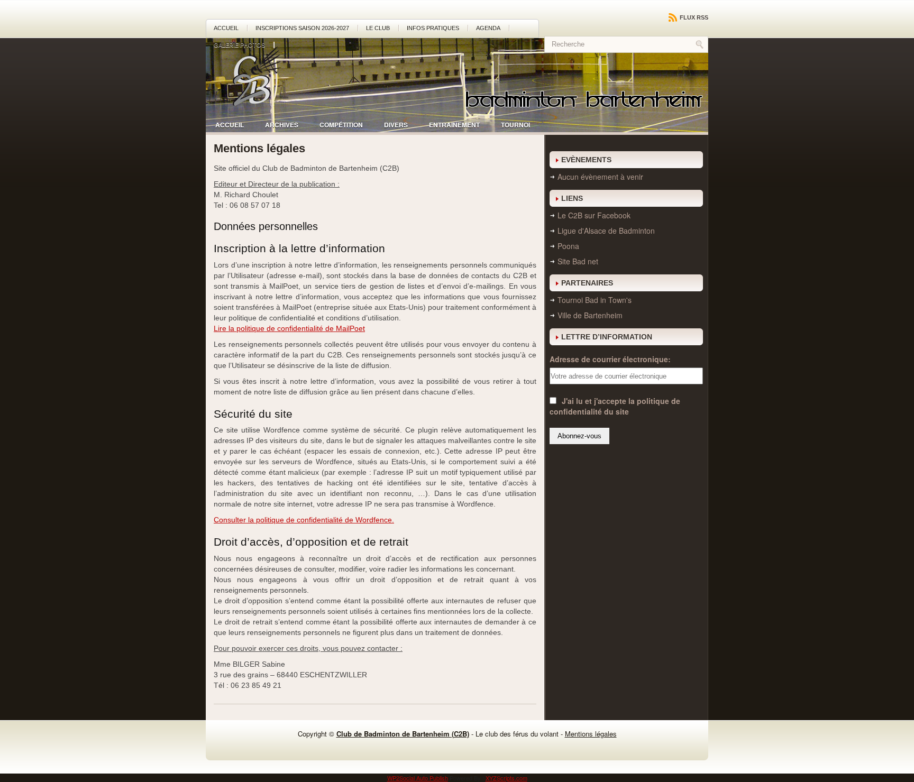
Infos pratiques (433, 28)
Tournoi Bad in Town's (594, 300)
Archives (281, 125)
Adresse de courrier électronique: (610, 359)
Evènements (586, 159)
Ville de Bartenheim (590, 315)
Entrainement (454, 125)
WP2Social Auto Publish (417, 778)
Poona (568, 246)
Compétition (341, 125)
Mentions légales (591, 734)
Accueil (226, 28)
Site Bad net (577, 261)
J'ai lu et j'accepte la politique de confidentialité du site (615, 406)
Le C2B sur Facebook (593, 215)
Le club (378, 28)
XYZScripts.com (506, 778)
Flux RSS (693, 17)
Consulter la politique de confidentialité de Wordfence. (304, 520)
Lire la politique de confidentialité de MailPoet (289, 328)
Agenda (488, 28)
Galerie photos (239, 45)
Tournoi (515, 125)
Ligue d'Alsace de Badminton (606, 230)
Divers (396, 125)
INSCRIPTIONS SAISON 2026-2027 (302, 28)
